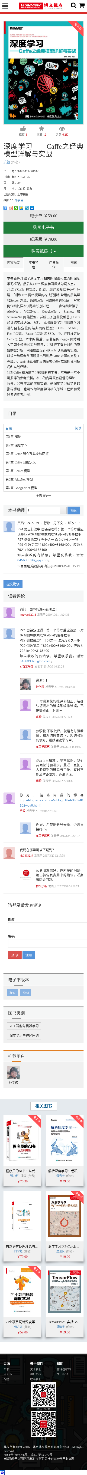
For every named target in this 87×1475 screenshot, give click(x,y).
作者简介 (54, 265)
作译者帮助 (64, 1369)
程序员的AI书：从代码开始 (25, 1171)
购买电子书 (43, 227)
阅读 (78, 428)
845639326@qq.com (32, 560)
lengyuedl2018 (28, 614)
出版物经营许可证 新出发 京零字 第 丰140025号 (32, 1458)
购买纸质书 (42, 251)
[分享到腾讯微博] (27, 208)
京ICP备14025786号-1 (16, 1455)
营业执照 (68, 1458)
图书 (6, 1369)
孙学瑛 (19, 200)
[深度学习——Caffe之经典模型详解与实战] (43, 72)
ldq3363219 (26, 855)
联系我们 (35, 1379)
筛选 (74, 510)
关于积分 (62, 1374)
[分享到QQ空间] (21, 208)
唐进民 (60, 1251)
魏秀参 (60, 1176)
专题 (6, 1379)
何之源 (18, 1327)
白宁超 (18, 1251)
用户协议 (35, 1374)
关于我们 (35, 1369)
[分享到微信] (16, 208)
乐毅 (6, 162)
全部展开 (42, 495)
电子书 (7, 1374)
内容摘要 (13, 262)
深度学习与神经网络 (24, 1035)
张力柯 (14, 1176)
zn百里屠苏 (25, 566)
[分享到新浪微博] (11, 208)
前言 (74, 262)
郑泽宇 (60, 1327)
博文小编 (41, 886)
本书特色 (34, 265)
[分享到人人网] (32, 208)
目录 (9, 428)
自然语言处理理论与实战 (24, 1246)
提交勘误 (12, 584)
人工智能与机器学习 (24, 1026)
